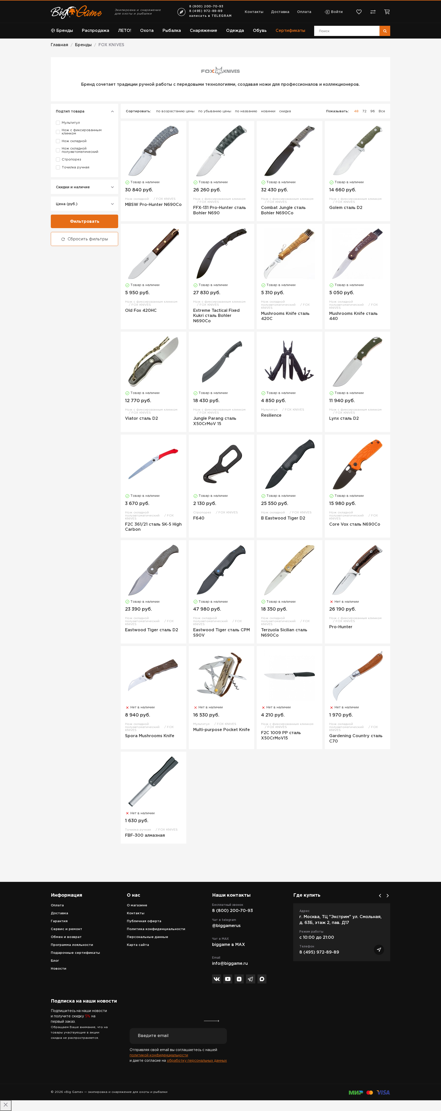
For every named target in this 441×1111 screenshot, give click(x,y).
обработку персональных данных (197, 1060)
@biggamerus (226, 926)
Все (382, 111)
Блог (55, 960)
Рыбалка (172, 31)
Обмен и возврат (66, 937)
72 (364, 111)
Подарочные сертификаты (75, 953)
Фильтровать (84, 222)
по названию (246, 111)
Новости (58, 968)
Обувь (260, 31)
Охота (147, 31)
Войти (337, 12)
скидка (285, 111)
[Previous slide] (380, 895)
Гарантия (59, 921)
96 (372, 111)
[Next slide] (387, 895)
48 (356, 111)
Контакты (254, 12)
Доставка (280, 12)
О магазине (137, 905)
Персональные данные (147, 937)
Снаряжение (203, 31)
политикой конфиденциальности (159, 1055)
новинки (268, 111)
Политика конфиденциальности (156, 929)
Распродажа (95, 31)
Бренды (64, 31)
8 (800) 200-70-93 (206, 6)
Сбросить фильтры (88, 239)
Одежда (235, 31)
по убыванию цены (214, 111)
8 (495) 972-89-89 (206, 11)
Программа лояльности (72, 945)
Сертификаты (290, 31)
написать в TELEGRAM (210, 16)
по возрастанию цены (175, 111)
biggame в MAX (228, 945)
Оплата (304, 12)
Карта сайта (138, 945)
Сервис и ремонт (66, 929)
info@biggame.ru (230, 964)
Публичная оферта (144, 921)
